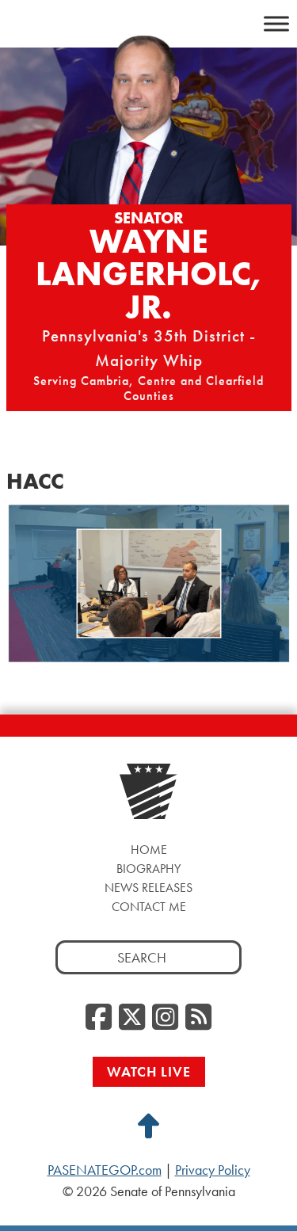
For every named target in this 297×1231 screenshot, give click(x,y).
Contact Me (149, 906)
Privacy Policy (212, 1170)
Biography (148, 868)
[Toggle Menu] (276, 23)
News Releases (148, 887)
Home (149, 849)
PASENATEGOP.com (105, 1170)
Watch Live (149, 1071)
